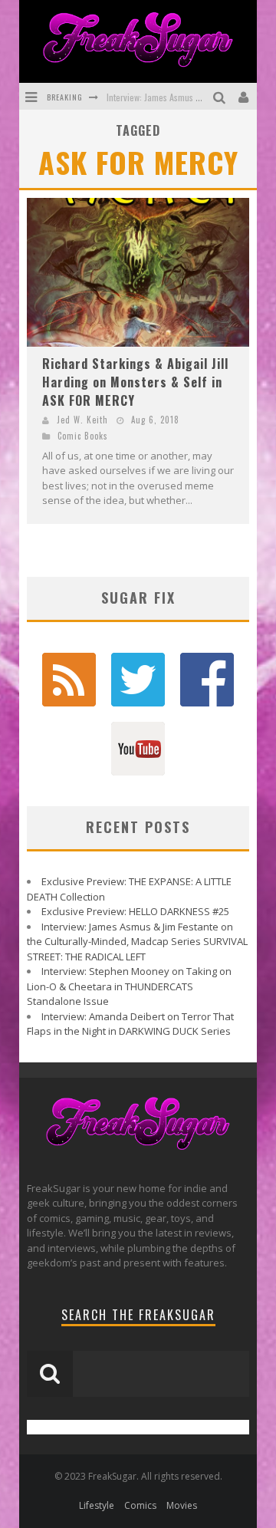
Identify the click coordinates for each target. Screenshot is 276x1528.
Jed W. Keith (82, 419)
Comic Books (83, 436)
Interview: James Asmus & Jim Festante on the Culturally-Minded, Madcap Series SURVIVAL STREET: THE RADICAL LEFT (137, 941)
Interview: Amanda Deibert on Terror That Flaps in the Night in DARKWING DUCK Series (130, 1024)
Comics (140, 1505)
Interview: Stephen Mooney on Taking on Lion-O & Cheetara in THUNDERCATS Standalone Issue (129, 986)
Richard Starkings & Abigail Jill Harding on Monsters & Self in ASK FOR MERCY (135, 382)
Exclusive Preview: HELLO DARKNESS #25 (135, 911)
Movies (181, 1505)
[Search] (221, 96)
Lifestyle (96, 1505)
